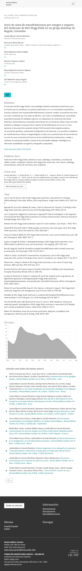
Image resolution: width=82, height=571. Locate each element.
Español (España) (11, 526)
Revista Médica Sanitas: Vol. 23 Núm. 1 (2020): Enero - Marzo (42, 392)
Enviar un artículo (14, 505)
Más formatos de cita (14, 186)
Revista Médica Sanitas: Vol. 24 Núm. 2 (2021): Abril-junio (31, 453)
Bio (5, 48)
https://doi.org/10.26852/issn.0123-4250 (19, 550)
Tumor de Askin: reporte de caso (57, 471)
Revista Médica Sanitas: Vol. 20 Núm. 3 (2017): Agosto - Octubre (49, 414)
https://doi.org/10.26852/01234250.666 (17, 149)
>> (11, 481)
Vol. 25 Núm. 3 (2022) (11, 15)
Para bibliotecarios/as (51, 514)
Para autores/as (49, 511)
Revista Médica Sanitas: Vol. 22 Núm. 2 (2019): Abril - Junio (39, 379)
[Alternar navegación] (73, 4)
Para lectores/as (49, 509)
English (7, 529)
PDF (7, 95)
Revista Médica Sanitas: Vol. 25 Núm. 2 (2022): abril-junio (31, 473)
